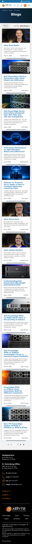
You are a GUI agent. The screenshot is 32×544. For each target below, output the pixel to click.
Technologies (6, 515)
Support (5, 495)
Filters (5, 26)
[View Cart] (18, 5)
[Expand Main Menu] (29, 5)
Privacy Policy (6, 541)
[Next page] (20, 444)
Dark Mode (26, 1)
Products (5, 491)
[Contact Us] (15, 5)
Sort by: (16, 26)
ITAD (26, 519)
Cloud (17, 515)
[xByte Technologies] (7, 5)
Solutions (26, 515)
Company (6, 498)
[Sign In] (21, 5)
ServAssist (16, 519)
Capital (6, 519)
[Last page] (24, 444)
